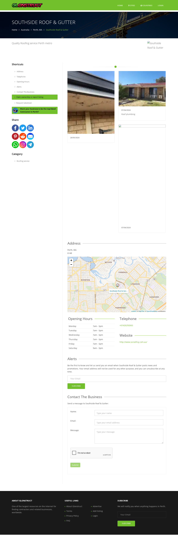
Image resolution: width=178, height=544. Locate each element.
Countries (147, 5)
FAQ (68, 520)
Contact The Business (25, 92)
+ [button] (71, 260)
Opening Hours (22, 81)
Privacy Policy (72, 515)
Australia (25, 29)
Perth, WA (37, 29)
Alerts (18, 87)
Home (120, 5)
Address (19, 71)
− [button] (71, 264)
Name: (73, 411)
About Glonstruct (74, 506)
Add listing (98, 511)
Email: (73, 420)
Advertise (97, 506)
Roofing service (22, 161)
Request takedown (24, 103)
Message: (74, 430)
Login (160, 5)
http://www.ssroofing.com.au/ (133, 342)
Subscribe (76, 386)
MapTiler (141, 311)
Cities (132, 5)
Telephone (20, 76)
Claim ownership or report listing (29, 97)
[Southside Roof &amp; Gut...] (117, 285)
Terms (69, 511)
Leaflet (133, 311)
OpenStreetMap (151, 311)
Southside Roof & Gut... (118, 291)
